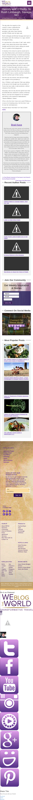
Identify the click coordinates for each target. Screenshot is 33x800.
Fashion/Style (22, 526)
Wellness (6, 462)
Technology (21, 531)
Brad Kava (7, 18)
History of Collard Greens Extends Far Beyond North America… (15, 415)
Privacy (9, 585)
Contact (16, 586)
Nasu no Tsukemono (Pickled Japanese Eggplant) (16, 396)
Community (5, 529)
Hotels (5, 458)
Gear (19, 527)
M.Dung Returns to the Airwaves (14, 255)
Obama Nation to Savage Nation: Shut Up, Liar (16, 202)
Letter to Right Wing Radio (12, 220)
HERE (4, 109)
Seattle (11, 567)
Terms (13, 585)
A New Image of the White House (22, 180)
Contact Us (5, 539)
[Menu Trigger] (29, 3)
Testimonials (18, 585)
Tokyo (10, 572)
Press (3, 532)
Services (4, 536)
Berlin (3, 564)
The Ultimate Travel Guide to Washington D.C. (13, 433)
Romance (20, 547)
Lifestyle (20, 529)
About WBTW (5, 526)
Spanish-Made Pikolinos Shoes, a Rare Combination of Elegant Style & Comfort (16, 378)
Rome (3, 576)
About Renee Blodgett (24, 564)
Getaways (6, 456)
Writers (20, 566)
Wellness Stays (22, 552)
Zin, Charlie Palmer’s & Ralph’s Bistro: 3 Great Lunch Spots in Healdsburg (16, 360)
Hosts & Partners (6, 531)
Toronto (11, 574)
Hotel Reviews (22, 545)
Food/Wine (6, 454)
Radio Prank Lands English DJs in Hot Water (15, 237)
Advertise (4, 527)
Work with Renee (23, 569)
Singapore (11, 569)
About (2, 583)
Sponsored (5, 534)
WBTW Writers (8, 460)
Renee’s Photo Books (24, 567)
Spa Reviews (22, 548)
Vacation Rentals (23, 550)
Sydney (11, 571)
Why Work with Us (7, 537)
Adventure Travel (8, 451)
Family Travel (7, 453)
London (4, 566)
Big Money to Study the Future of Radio (16, 272)
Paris (3, 574)
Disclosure (3, 585)
